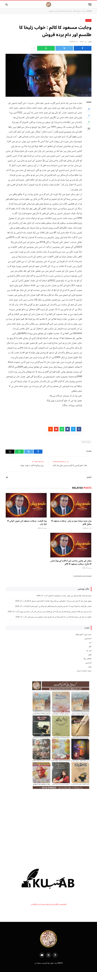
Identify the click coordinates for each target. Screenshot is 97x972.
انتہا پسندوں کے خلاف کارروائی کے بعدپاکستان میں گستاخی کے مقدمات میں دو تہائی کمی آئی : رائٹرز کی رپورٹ (55, 611)
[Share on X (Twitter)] (64, 48)
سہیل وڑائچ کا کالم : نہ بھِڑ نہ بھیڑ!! (32, 465)
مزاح (89, 666)
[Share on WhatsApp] (46, 48)
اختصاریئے (88, 638)
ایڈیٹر (89, 42)
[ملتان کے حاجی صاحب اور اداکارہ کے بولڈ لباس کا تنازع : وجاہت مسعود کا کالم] (70, 545)
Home (89, 11)
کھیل (89, 654)
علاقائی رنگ (87, 658)
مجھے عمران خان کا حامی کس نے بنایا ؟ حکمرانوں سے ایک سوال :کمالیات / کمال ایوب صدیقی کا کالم (59, 601)
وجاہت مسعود (86, 441)
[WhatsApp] (88, 122)
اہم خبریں (88, 662)
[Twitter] (88, 115)
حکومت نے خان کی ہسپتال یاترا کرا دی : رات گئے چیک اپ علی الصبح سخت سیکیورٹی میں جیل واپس (59, 617)
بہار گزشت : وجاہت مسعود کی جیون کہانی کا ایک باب (27, 523)
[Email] (88, 128)
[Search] (7, 4)
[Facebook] (88, 109)
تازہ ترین (88, 20)
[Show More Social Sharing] (34, 48)
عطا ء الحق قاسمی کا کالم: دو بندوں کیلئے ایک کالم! (70, 465)
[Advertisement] (48, 826)
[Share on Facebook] (82, 48)
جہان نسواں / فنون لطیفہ (83, 634)
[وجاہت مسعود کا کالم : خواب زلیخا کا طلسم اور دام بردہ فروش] (48, 75)
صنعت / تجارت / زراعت (84, 670)
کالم (90, 646)
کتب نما (89, 650)
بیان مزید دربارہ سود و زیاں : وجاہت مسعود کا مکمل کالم (71, 523)
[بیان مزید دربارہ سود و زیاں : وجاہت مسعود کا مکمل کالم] (70, 505)
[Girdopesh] (48, 4)
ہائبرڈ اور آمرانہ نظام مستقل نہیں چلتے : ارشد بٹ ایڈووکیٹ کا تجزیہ (69, 595)
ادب (90, 642)
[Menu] (89, 4)
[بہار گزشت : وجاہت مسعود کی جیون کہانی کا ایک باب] (26, 505)
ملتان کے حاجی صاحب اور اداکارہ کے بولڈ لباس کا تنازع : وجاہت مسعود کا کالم (70, 562)
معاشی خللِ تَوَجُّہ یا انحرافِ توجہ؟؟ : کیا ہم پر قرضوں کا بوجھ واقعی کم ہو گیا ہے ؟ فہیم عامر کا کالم (59, 606)
